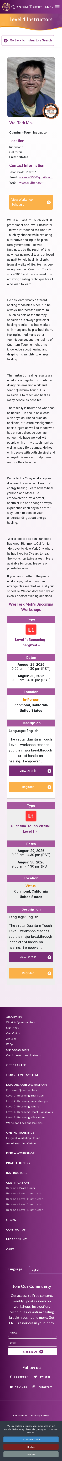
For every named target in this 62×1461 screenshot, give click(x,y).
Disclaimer (20, 1415)
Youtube (21, 1386)
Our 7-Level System (22, 1074)
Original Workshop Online (23, 1137)
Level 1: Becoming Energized (25, 1095)
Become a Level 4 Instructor (24, 1209)
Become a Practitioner (20, 1187)
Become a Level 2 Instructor (24, 1198)
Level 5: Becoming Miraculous (25, 1117)
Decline (31, 1446)
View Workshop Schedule (22, 202)
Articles (11, 1038)
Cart (10, 1249)
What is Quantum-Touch (21, 1022)
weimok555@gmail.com (36, 177)
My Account (16, 1239)
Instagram (45, 1386)
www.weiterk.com (31, 182)
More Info (31, 1454)
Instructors (16, 1172)
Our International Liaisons (23, 1055)
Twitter (44, 1376)
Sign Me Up (30, 1351)
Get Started (16, 1065)
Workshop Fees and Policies (24, 1122)
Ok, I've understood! (31, 1439)
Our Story (12, 1027)
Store (11, 1219)
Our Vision (13, 1033)
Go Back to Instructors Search (31, 40)
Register (28, 787)
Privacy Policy (40, 1415)
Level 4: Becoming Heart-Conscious (29, 1111)
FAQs (9, 1044)
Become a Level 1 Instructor (24, 1193)
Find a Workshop (20, 1153)
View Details (28, 771)
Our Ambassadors (17, 1049)
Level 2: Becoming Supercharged (27, 1100)
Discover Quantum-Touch (22, 1090)
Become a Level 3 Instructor (24, 1204)
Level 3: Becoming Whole (22, 1106)
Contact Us (16, 1229)
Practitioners (18, 1162)
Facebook (21, 1376)
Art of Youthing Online (21, 1143)
